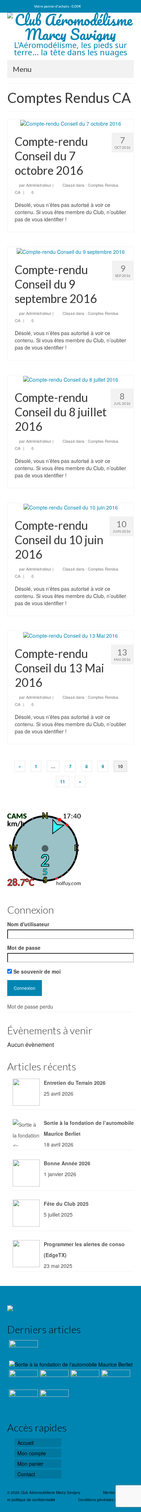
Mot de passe (23, 947)
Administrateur (38, 185)
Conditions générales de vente (103, 1499)
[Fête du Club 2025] (53, 1379)
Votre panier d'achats (57, 6)
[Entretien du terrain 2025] (22, 1399)
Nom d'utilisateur (28, 924)
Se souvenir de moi (36, 971)
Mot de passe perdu (30, 1006)
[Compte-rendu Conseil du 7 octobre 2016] (70, 122)
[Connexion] (23, 6)
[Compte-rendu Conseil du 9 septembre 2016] (71, 250)
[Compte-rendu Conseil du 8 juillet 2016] (70, 378)
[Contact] (17, 6)
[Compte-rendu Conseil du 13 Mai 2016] (70, 634)
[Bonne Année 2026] (22, 1379)
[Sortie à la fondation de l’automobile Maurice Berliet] (70, 1364)
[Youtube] (10, 6)
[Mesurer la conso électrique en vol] (114, 1379)
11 (62, 781)
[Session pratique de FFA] (53, 1399)
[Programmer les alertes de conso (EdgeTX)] (84, 1379)
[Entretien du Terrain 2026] (22, 1349)
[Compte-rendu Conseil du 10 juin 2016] (71, 506)
